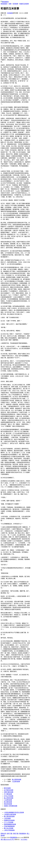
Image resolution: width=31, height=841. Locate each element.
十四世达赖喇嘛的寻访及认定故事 (14, 812)
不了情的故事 (8, 794)
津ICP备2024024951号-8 (7, 839)
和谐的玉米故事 (24, 3)
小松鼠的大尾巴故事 (10, 814)
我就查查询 (4, 3)
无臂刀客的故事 (8, 792)
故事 (10, 3)
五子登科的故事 (8, 790)
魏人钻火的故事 (8, 828)
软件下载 (9, 833)
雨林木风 (3, 833)
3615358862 (24, 839)
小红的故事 (7, 818)
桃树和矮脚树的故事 (10, 824)
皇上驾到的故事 (16, 779)
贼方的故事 (7, 788)
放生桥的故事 (8, 804)
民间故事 (15, 3)
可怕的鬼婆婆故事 (9, 826)
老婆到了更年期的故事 (10, 806)
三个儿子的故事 (8, 822)
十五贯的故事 (16, 781)
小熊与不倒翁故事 (9, 830)
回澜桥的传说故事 (9, 820)
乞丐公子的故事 (8, 796)
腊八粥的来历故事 (9, 816)
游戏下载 (15, 833)
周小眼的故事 (8, 802)
